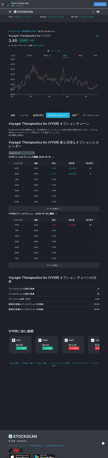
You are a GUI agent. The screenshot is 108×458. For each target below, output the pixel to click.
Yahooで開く (14, 363)
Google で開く (28, 363)
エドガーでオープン (81, 363)
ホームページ (14, 31)
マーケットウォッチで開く (60, 363)
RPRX (45, 340)
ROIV (18, 340)
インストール (100, 4)
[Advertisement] (54, 105)
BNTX (71, 340)
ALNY (97, 340)
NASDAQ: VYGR (29, 31)
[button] (10, 11)
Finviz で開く (42, 363)
